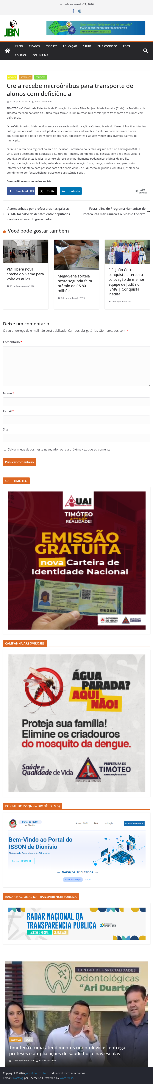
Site (5, 429)
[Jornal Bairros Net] (7, 50)
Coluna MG (40, 55)
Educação (70, 46)
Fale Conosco (107, 46)
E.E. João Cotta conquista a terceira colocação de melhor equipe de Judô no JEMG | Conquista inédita (126, 282)
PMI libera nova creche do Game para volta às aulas (25, 274)
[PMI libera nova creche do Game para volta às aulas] (25, 242)
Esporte (51, 46)
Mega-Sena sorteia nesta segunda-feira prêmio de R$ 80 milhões (75, 283)
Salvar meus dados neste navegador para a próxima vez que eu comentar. (60, 449)
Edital (127, 46)
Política (20, 55)
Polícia (87, 1015)
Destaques (26, 77)
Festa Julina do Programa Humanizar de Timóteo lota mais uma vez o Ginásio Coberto (113, 211)
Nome (8, 393)
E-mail (8, 411)
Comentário (12, 342)
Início (19, 46)
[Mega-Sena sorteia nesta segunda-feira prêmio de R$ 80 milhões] (76, 242)
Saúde (87, 46)
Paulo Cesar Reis (43, 101)
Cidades (34, 46)
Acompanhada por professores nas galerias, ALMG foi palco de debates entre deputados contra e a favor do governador (38, 214)
